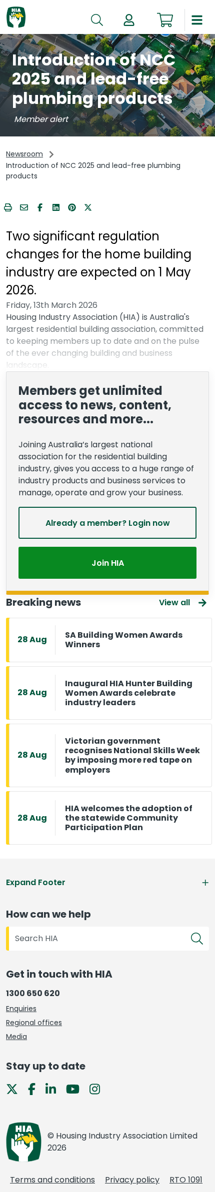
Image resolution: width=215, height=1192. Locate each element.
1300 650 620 (33, 993)
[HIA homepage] (16, 17)
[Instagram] (99, 1088)
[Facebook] (36, 1088)
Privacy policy (132, 1180)
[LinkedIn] (55, 1088)
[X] (16, 1088)
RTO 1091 (186, 1180)
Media (16, 1037)
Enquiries (21, 1009)
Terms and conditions (52, 1180)
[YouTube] (77, 1088)
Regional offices (34, 1023)
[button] (129, 20)
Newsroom (24, 154)
